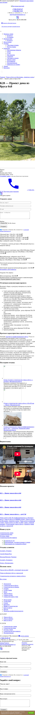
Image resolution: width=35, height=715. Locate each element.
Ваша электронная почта (7, 694)
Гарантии (10, 56)
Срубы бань (7, 601)
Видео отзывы (11, 47)
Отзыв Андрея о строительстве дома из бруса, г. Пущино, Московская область (18, 380)
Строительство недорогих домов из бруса (13, 576)
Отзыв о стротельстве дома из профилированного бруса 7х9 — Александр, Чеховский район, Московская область (19, 428)
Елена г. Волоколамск (6, 563)
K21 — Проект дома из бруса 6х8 (10, 493)
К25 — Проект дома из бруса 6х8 (10, 500)
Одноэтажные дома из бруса (14, 524)
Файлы (2, 221)
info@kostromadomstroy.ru (17, 14)
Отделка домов (4, 536)
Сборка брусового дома (11, 596)
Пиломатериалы (12, 63)
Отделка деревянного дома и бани (10, 279)
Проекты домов (8, 34)
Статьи (6, 603)
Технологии (7, 584)
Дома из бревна (8, 618)
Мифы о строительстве (11, 606)
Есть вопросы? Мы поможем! (9, 636)
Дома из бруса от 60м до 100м (14, 522)
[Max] (17, 17)
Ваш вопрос (3, 698)
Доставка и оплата (12, 58)
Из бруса (10, 35)
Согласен (31, 712)
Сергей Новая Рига (6, 554)
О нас (9, 53)
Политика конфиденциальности (13, 611)
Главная (2, 77)
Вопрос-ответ (11, 59)
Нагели (6, 609)
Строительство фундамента (8, 537)
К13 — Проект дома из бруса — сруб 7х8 (13, 514)
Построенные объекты (14, 50)
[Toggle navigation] (0, 31)
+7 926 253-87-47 (17, 9)
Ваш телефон (4, 666)
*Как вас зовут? (5, 684)
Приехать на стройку (13, 64)
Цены (9, 51)
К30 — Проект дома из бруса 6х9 (10, 507)
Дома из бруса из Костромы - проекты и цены (20, 77)
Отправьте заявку (5, 176)
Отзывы (6, 43)
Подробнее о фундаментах (8, 269)
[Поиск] (2, 71)
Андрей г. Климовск (6, 560)
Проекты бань (8, 39)
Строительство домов (6, 533)
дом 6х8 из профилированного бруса (17, 336)
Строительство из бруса (11, 585)
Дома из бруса (8, 593)
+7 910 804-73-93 (17, 11)
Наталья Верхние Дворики (8, 557)
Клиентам (7, 48)
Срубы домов (8, 590)
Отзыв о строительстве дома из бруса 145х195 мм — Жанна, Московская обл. (19, 404)
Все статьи (3, 579)
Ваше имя (3, 661)
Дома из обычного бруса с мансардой (11, 573)
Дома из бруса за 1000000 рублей (14, 519)
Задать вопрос (24, 636)
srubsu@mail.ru (4, 643)
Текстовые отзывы (13, 45)
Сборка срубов (8, 595)
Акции (6, 66)
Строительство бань (6, 534)
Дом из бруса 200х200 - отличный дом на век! (14, 570)
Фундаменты (11, 61)
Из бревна (10, 37)
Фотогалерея (7, 42)
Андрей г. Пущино (5, 551)
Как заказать (11, 55)
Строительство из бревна (11, 587)
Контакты (7, 68)
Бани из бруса (8, 608)
